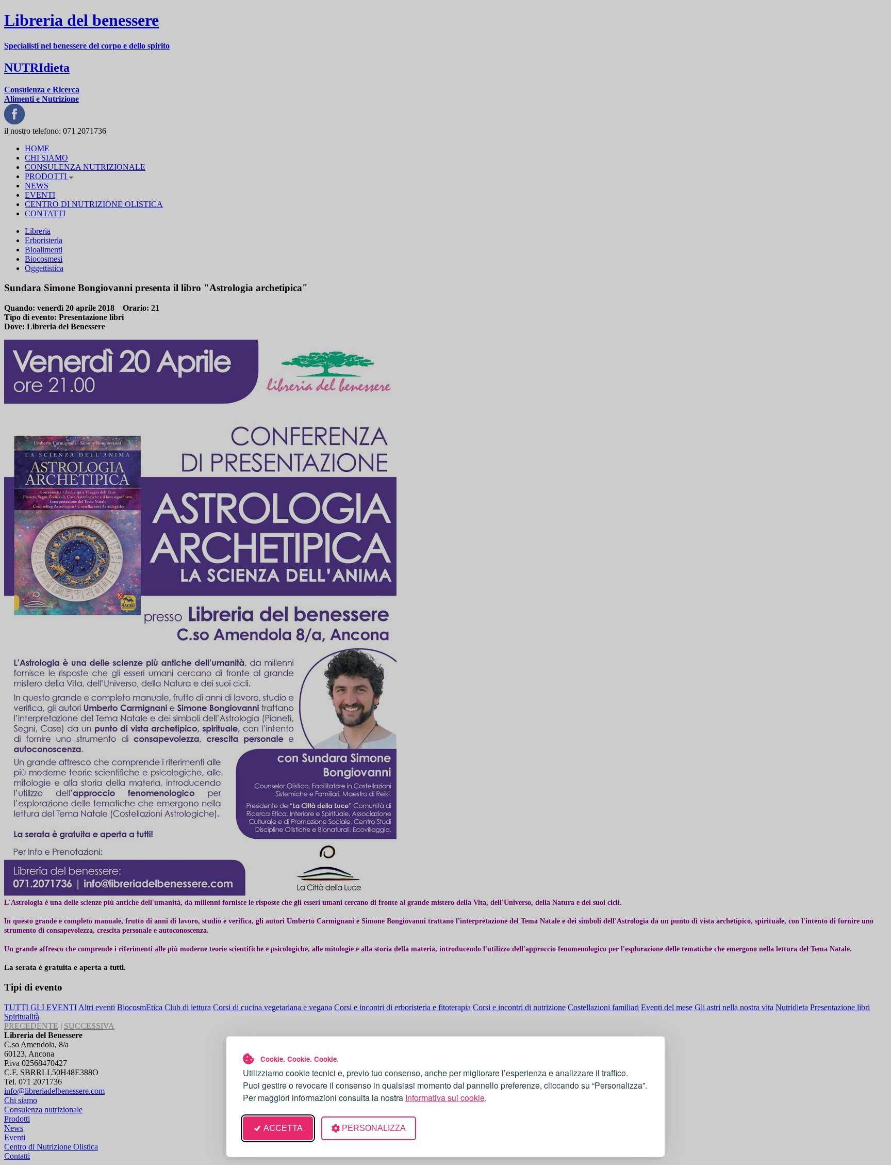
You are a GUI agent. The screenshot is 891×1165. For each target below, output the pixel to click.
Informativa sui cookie (445, 1098)
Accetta (283, 1128)
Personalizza (374, 1128)
